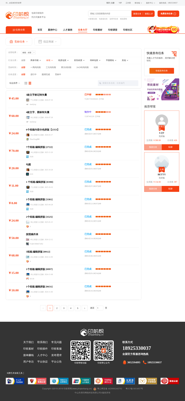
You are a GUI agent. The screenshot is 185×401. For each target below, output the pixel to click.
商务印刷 (34, 60)
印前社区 (127, 30)
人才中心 (42, 355)
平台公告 (56, 361)
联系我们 (42, 342)
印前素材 (97, 30)
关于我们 (28, 342)
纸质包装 (62, 60)
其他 (124, 60)
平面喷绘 (110, 60)
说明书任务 (114, 19)
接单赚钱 (28, 355)
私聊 (170, 147)
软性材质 (78, 60)
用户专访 (28, 361)
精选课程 (123, 19)
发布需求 (56, 355)
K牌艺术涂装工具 (15, 373)
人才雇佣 (67, 30)
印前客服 (56, 348)
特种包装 (94, 60)
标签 (48, 60)
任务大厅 (82, 30)
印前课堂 (112, 30)
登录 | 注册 (110, 3)
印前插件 (42, 348)
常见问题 (56, 342)
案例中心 (52, 30)
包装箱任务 (103, 19)
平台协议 (42, 361)
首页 (40, 30)
